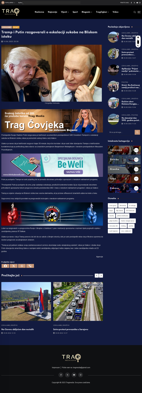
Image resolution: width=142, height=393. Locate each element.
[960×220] (52, 165)
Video (115, 12)
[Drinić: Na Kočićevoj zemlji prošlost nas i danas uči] (113, 86)
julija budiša (113, 221)
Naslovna (39, 12)
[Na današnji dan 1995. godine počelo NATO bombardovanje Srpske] (113, 119)
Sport (75, 12)
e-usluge (132, 205)
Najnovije (52, 12)
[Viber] (30, 266)
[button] (97, 276)
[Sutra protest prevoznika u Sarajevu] (113, 53)
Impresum (56, 367)
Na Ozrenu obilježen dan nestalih (17, 330)
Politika (125, 82)
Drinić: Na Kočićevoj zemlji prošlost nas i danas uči (131, 87)
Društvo (14, 325)
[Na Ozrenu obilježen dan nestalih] (113, 37)
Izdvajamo (5, 325)
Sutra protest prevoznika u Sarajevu (70, 330)
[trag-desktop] (52, 121)
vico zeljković (126, 231)
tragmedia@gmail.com (81, 367)
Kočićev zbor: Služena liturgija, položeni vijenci (129, 104)
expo (111, 211)
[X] (14, 266)
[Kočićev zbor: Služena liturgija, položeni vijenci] (113, 102)
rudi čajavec (113, 231)
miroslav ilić (113, 226)
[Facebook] (5, 266)
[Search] (135, 12)
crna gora (112, 205)
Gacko (111, 216)
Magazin (86, 12)
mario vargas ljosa (127, 221)
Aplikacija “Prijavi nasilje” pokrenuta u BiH (31, 2)
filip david (119, 211)
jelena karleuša (122, 216)
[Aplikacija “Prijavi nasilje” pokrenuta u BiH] (113, 70)
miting (123, 226)
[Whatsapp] (22, 266)
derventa (123, 205)
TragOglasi (101, 12)
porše (131, 226)
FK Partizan (130, 211)
